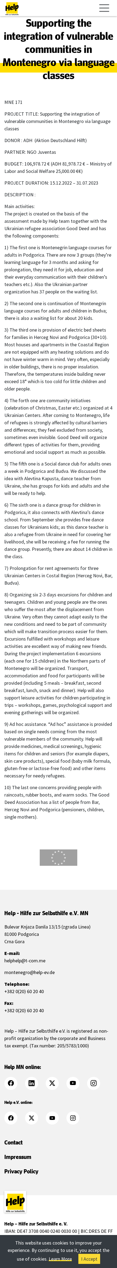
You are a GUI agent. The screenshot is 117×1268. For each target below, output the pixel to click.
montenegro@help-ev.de (29, 972)
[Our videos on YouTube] (76, 1083)
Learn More (60, 1259)
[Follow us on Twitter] (55, 1083)
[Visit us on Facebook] (14, 1083)
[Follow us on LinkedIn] (35, 1083)
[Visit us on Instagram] (97, 1083)
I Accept (89, 1259)
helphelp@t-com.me (24, 960)
